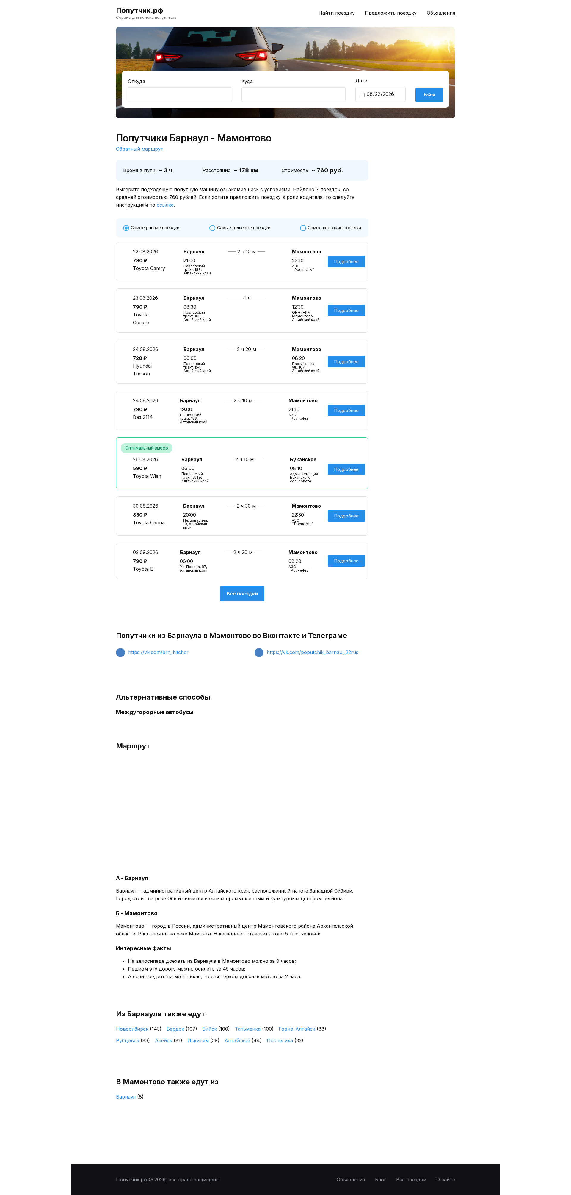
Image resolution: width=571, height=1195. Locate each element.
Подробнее (346, 261)
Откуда (136, 81)
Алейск (168, 1040)
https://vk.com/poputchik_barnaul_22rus (312, 652)
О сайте (445, 1179)
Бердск (182, 1029)
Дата (361, 81)
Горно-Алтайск (302, 1029)
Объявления (441, 13)
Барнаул (130, 1097)
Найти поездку (337, 13)
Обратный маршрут (139, 149)
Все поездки (242, 594)
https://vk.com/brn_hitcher (158, 652)
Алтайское (243, 1040)
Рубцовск (133, 1040)
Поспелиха (285, 1040)
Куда (247, 81)
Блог (380, 1179)
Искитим (203, 1040)
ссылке (165, 205)
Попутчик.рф (139, 10)
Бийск (216, 1029)
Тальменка (254, 1029)
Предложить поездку (391, 13)
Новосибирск (138, 1029)
